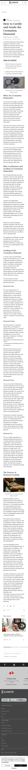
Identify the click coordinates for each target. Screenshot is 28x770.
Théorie (3, 722)
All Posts (4, 12)
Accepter (21, 765)
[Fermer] (26, 757)
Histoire (3, 708)
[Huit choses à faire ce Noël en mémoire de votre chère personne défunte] (14, 625)
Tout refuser (7, 765)
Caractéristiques (4, 745)
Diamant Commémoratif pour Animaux (9, 755)
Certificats (3, 714)
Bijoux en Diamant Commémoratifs (8, 752)
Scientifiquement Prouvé (6, 731)
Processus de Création (6, 725)
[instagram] (23, 665)
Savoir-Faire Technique (6, 728)
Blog (2, 716)
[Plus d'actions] (24, 20)
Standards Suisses (5, 711)
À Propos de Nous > (11, 684)
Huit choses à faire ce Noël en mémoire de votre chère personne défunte (13, 635)
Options (3, 740)
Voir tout (23, 616)
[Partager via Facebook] (4, 606)
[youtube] (14, 665)
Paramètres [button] (14, 768)
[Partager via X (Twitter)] (7, 606)
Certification (4, 743)
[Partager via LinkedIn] (10, 606)
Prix (2, 737)
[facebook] (5, 665)
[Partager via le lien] (14, 606)
